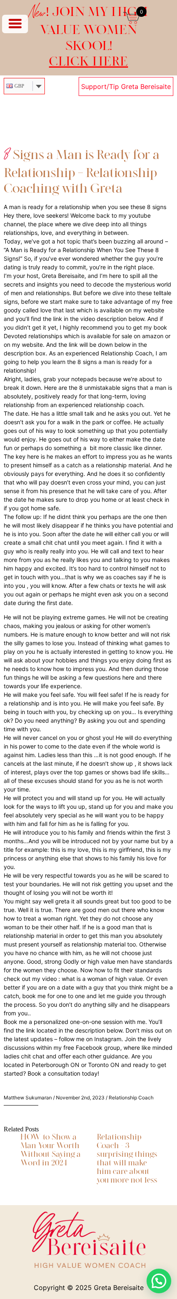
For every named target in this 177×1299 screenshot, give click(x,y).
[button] (159, 1281)
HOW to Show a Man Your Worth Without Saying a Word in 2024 (50, 1149)
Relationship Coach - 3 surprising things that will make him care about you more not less (127, 1158)
